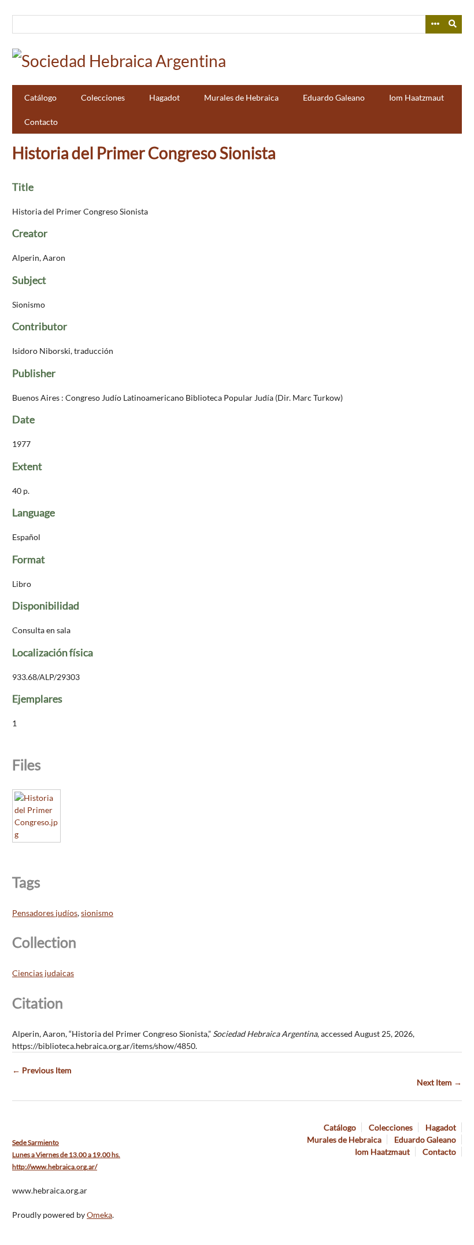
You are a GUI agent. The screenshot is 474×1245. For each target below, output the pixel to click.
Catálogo (40, 97)
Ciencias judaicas (43, 973)
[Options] (434, 24)
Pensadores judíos (44, 913)
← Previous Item (42, 1070)
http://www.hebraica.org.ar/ (54, 1166)
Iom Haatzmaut (416, 97)
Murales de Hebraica (241, 97)
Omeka (99, 1215)
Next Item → (439, 1082)
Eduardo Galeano (334, 97)
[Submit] (453, 24)
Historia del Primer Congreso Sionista (144, 152)
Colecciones (103, 97)
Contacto (41, 122)
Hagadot (164, 97)
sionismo (97, 913)
